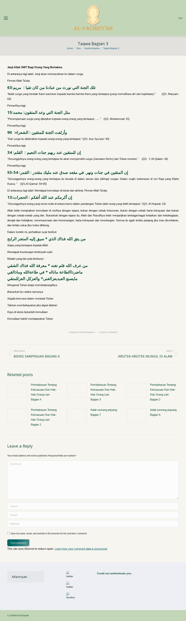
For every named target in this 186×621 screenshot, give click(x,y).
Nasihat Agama (86, 332)
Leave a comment (108, 332)
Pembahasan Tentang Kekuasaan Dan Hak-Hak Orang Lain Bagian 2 (163, 392)
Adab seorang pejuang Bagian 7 (103, 412)
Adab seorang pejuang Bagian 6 (163, 412)
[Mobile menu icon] (6, 18)
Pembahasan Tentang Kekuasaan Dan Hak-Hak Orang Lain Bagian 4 (44, 392)
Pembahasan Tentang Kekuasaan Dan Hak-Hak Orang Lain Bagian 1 (44, 417)
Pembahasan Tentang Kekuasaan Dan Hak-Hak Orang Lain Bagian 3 (103, 392)
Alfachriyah (19, 577)
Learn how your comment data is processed (81, 548)
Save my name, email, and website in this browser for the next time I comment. (49, 533)
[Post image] (17, 390)
